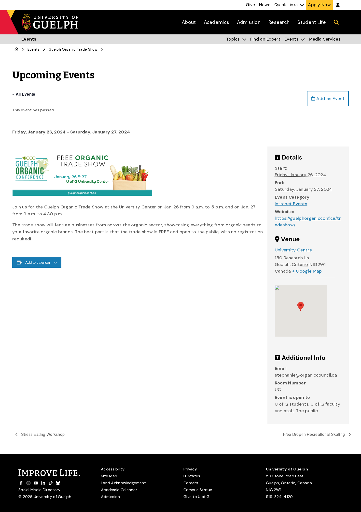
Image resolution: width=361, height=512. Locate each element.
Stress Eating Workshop (42, 434)
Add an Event (330, 99)
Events (34, 49)
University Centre (293, 250)
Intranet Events (291, 204)
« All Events (23, 94)
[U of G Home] (16, 49)
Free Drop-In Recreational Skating (314, 434)
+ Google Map (307, 271)
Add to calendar (37, 262)
